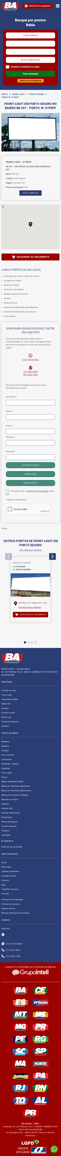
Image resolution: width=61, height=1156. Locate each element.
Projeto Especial (9, 826)
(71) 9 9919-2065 (30, 360)
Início (4, 94)
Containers (6, 759)
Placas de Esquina (10, 722)
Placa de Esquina (9, 822)
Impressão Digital (9, 699)
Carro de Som (7, 755)
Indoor (4, 777)
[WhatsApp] (54, 1149)
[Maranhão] (20, 1064)
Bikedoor (5, 742)
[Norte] (40, 1064)
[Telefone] (2, 950)
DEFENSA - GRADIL (10, 764)
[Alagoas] (40, 1101)
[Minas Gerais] (20, 1027)
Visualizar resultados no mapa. (25, 67)
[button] (30, 224)
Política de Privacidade (37, 491)
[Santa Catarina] (20, 1051)
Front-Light (18, 94)
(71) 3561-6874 (30, 372)
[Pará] (40, 1076)
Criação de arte (8, 876)
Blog (3, 885)
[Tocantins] (20, 1101)
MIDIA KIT (6, 704)
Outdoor (5, 708)
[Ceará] (40, 990)
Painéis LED (7, 808)
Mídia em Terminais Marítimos (15, 786)
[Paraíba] (30, 1113)
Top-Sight (5, 835)
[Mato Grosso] (20, 1015)
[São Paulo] (40, 1051)
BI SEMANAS (7, 841)
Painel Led (6, 717)
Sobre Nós (6, 867)
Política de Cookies (10, 904)
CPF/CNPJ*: (11, 397)
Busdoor (5, 746)
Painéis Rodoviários (10, 813)
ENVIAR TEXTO (30, 483)
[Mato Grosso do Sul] (40, 1015)
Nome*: (9, 411)
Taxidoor (5, 726)
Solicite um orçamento (40, 6)
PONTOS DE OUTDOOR (11, 847)
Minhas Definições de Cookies (15, 913)
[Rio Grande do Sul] (40, 1039)
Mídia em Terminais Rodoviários (16, 791)
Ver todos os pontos (30, 550)
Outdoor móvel (8, 713)
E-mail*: (9, 426)
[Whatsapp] (2, 944)
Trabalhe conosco (9, 889)
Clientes (5, 880)
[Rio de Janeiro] (20, 1088)
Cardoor (5, 751)
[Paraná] (40, 1027)
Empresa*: (11, 452)
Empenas (5, 768)
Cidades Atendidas (10, 871)
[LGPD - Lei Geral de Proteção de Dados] (30, 1142)
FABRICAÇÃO (31, 474)
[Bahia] (20, 990)
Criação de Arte (8, 690)
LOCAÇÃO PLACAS (30, 465)
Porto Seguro (36, 94)
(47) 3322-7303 (30, 375)
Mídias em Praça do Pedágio (14, 795)
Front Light (6, 695)
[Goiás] (40, 1002)
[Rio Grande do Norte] (40, 1088)
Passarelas (6, 817)
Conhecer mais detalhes (30, 607)
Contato (5, 894)
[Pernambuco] (20, 1039)
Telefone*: (10, 437)
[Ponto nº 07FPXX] (30, 585)
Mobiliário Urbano (9, 800)
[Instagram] (2, 934)
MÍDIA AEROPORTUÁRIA (12, 782)
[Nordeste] (20, 1076)
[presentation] (8, 556)
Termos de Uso (8, 909)
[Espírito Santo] (20, 1002)
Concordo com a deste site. (30, 492)
